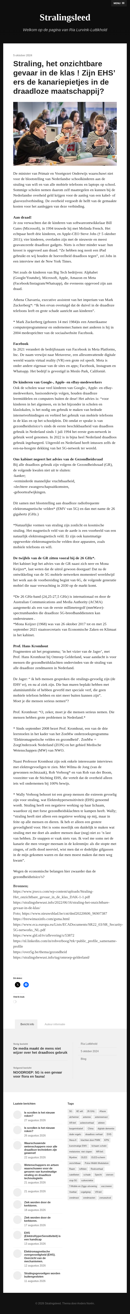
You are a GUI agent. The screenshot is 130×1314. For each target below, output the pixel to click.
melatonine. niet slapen (80, 1151)
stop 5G (73, 1180)
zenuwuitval (105, 1197)
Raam (72, 1169)
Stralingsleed (65, 17)
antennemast (101, 1117)
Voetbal (73, 1192)
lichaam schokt (99, 1146)
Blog (83, 1058)
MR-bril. (100, 1151)
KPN (106, 1140)
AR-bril (72, 1123)
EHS (109, 1134)
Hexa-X (73, 1140)
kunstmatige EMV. (78, 1146)
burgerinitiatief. (76, 1128)
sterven (109, 1174)
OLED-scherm (98, 1157)
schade (87, 1174)
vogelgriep (86, 1192)
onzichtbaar (75, 1163)
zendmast (74, 1197)
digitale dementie (106, 1128)
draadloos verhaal (94, 1134)
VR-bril (98, 1192)
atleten (101, 1123)
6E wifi (79, 1111)
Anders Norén (85, 1303)
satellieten (74, 1174)
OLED (84, 1157)
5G (70, 1111)
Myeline (73, 1157)
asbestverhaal (87, 1123)
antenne (87, 1117)
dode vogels (75, 1134)
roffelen (82, 1169)
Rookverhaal (97, 1169)
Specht (98, 1174)
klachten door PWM (90, 1140)
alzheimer (74, 1117)
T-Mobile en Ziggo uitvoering (83, 1186)
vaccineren (106, 1186)
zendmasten (89, 1197)
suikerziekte (87, 1180)
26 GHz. (91, 1111)
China (90, 1128)
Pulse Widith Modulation (97, 1163)
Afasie (103, 1111)
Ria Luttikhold (89, 1043)
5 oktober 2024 (90, 1051)
